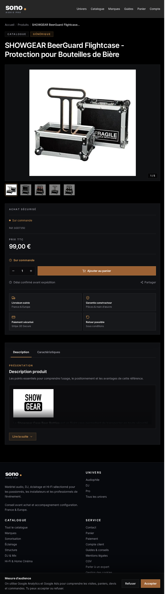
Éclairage (11, 544)
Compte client (95, 544)
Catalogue (97, 8)
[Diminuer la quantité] (13, 271)
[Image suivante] (154, 123)
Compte (155, 8)
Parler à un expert (97, 566)
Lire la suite (20, 436)
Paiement (92, 538)
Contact (91, 527)
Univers (82, 8)
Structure (11, 550)
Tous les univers (96, 496)
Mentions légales (97, 555)
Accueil (9, 24)
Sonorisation (13, 538)
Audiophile (92, 479)
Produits (23, 24)
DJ (87, 485)
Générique (42, 34)
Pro (88, 491)
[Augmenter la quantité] (31, 271)
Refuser (130, 583)
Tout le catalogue (16, 527)
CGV (89, 561)
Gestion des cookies (99, 572)
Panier (141, 8)
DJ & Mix (10, 555)
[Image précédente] (11, 123)
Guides (128, 8)
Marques (114, 8)
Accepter (150, 583)
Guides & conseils (97, 550)
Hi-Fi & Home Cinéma (19, 561)
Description (21, 352)
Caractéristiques (48, 352)
